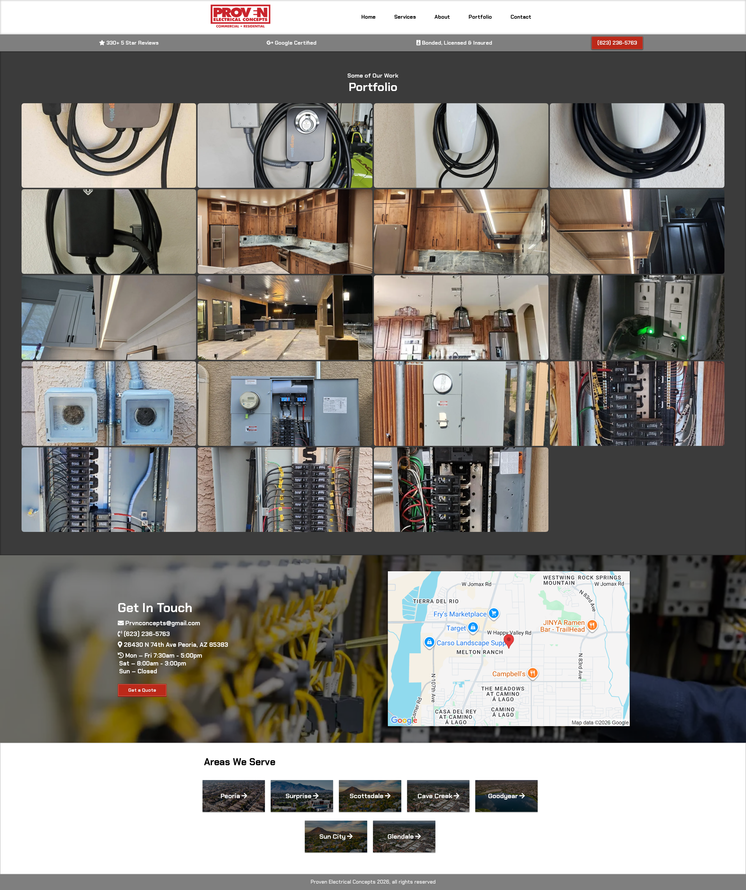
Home (368, 16)
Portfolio (480, 16)
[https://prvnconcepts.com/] (239, 17)
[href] (509, 648)
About (442, 16)
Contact (521, 16)
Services (405, 16)
